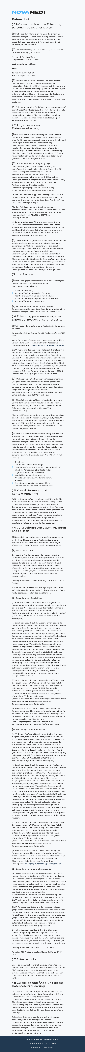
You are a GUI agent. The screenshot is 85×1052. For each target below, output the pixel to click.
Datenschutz (48, 1047)
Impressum (36, 1047)
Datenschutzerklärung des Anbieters (47, 345)
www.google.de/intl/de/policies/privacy (43, 864)
